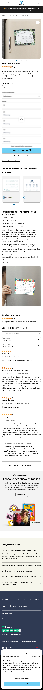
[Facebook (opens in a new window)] (3, 648)
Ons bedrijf (5, 619)
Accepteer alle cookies (22, 684)
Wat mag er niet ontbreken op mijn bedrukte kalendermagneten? (17, 583)
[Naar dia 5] (26, 60)
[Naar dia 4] (24, 60)
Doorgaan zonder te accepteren (33, 655)
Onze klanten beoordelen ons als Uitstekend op (19, 641)
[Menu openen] (4, 3)
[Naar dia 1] (16, 60)
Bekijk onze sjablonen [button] (20, 150)
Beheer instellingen (22, 678)
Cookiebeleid (7, 674)
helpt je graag (13, 606)
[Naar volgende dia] (40, 39)
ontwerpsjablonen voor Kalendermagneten (16, 257)
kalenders (25, 15)
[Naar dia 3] (21, 60)
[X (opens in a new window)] (9, 648)
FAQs (3, 263)
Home (3, 15)
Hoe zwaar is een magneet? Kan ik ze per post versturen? (21, 565)
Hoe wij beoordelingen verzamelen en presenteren (19, 321)
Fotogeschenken (13, 15)
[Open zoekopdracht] (8, 3)
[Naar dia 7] (29, 204)
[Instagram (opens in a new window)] (6, 648)
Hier (11, 10)
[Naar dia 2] (19, 60)
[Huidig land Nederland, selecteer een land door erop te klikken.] (38, 648)
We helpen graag (7, 613)
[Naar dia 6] (26, 204)
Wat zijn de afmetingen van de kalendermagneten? (19, 550)
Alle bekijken (6, 172)
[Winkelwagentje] (39, 3)
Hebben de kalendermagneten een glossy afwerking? (20, 577)
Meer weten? (21, 494)
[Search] (39, 334)
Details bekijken (7, 78)
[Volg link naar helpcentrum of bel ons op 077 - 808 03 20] (34, 3)
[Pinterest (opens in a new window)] (11, 648)
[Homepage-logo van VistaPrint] (21, 3)
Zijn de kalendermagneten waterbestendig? (17, 571)
